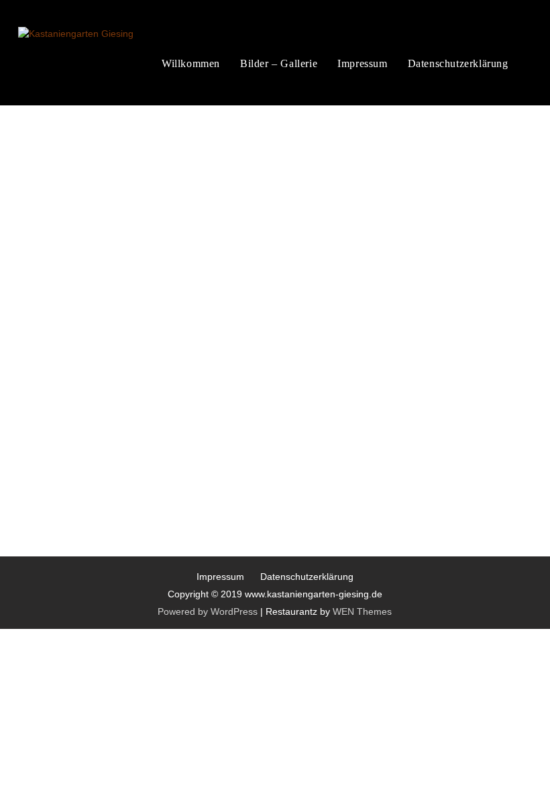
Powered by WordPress (208, 611)
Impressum (362, 63)
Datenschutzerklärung (458, 63)
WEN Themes (362, 611)
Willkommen (191, 63)
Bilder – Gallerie (278, 63)
